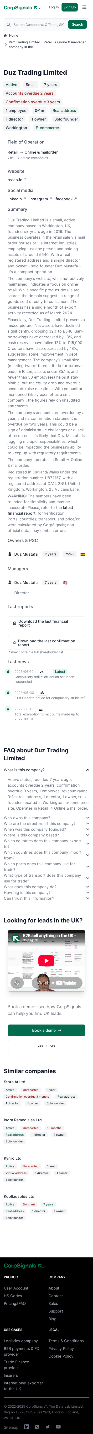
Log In (54, 7)
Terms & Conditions (66, 1340)
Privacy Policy (61, 1348)
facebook (64, 198)
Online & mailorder (41, 152)
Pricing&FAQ (15, 1303)
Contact (55, 1295)
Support (55, 1311)
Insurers (11, 1375)
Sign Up (69, 7)
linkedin (15, 198)
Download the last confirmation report (46, 643)
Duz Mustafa (26, 554)
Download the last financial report (43, 623)
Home (13, 35)
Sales (53, 1303)
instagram (39, 198)
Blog (52, 1318)
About (53, 1288)
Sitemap (11, 1427)
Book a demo (44, 1030)
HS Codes (13, 1295)
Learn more (46, 1045)
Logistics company (21, 1340)
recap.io (15, 179)
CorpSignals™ (36, 1406)
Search (77, 24)
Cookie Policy (60, 1356)
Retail (13, 152)
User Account (16, 1288)
